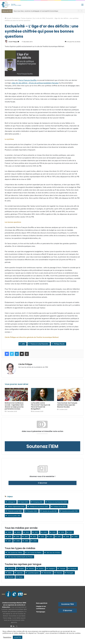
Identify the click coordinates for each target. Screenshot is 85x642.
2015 (17, 536)
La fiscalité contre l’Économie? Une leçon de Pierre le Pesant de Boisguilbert (40, 406)
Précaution (32, 511)
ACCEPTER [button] (17, 637)
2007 (9, 541)
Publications (16, 18)
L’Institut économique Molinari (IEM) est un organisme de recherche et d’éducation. (14, 605)
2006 (18, 541)
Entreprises (37, 502)
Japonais (20, 573)
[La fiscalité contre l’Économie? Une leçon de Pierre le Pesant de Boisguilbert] (42, 394)
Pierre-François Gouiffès (27, 80)
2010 (59, 536)
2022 (27, 532)
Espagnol (52, 568)
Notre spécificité (41, 603)
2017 (70, 532)
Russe (20, 577)
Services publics (14, 515)
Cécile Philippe (12, 41)
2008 (76, 536)
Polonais (59, 573)
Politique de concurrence (39, 506)
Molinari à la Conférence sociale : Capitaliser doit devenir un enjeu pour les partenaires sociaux (14, 406)
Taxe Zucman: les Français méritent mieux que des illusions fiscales (67, 405)
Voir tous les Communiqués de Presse (20, 557)
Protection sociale (15, 511)
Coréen (41, 568)
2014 (26, 536)
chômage (11, 502)
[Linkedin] (14, 626)
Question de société (49, 511)
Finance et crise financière (39, 344)
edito (23, 344)
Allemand (11, 568)
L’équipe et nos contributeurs (41, 607)
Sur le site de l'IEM (39, 18)
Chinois (31, 568)
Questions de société (70, 511)
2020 (45, 532)
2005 (26, 541)
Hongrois (73, 568)
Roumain (10, 577)
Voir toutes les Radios (34, 552)
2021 (36, 532)
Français (62, 568)
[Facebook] (11, 626)
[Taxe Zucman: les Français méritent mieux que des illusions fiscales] (68, 394)
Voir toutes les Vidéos (15, 552)
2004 (35, 541)
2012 (42, 536)
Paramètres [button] (7, 637)
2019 (53, 532)
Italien (10, 573)
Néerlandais (47, 573)
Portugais (70, 573)
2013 (34, 536)
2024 (9, 532)
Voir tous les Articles (53, 552)
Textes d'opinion (26, 18)
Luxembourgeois (33, 573)
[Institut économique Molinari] (11, 5)
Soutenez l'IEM (67, 604)
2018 (62, 532)
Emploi (24, 502)
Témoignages (40, 612)
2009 (67, 536)
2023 (18, 532)
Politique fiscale (59, 344)
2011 (50, 536)
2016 (9, 536)
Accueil (8, 18)
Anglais (21, 568)
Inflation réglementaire (16, 506)
